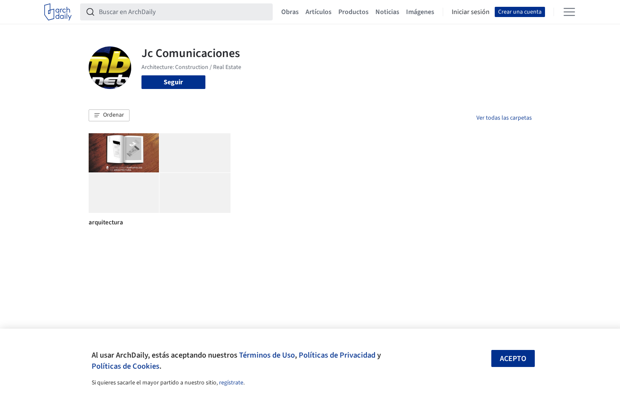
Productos (353, 12)
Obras (290, 12)
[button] (109, 115)
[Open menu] (569, 12)
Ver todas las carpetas (504, 118)
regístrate (231, 382)
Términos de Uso (267, 355)
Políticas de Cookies (125, 366)
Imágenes (420, 12)
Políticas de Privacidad (337, 355)
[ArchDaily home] (58, 11)
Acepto (513, 358)
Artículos (319, 12)
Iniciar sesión (471, 12)
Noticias (387, 12)
